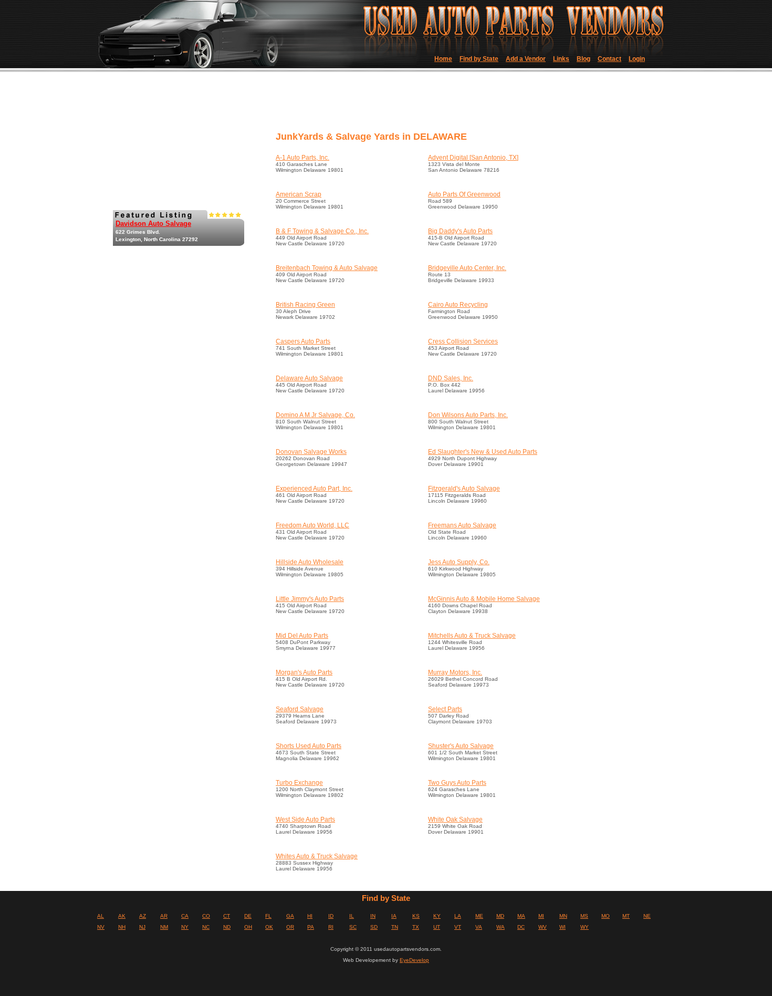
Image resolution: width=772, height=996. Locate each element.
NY (185, 927)
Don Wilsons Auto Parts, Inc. (468, 415)
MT (626, 916)
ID (330, 916)
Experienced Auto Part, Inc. (314, 488)
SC (353, 927)
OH (248, 927)
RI (330, 927)
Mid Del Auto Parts (302, 635)
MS (584, 916)
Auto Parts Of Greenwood (464, 194)
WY (584, 927)
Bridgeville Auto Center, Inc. (467, 268)
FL (268, 916)
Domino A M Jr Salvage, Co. (315, 415)
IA (394, 916)
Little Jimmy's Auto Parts (310, 599)
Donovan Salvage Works (311, 451)
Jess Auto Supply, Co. (458, 562)
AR (164, 916)
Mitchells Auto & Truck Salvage (472, 635)
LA (457, 916)
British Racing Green (305, 304)
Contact (609, 59)
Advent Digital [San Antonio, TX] (473, 157)
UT (436, 927)
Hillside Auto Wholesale (309, 562)
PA (310, 927)
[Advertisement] (464, 105)
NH (122, 927)
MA (521, 916)
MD (500, 916)
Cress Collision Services (463, 341)
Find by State (479, 59)
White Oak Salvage (455, 819)
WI (562, 927)
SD (374, 927)
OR (290, 927)
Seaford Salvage (300, 709)
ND (227, 927)
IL (351, 916)
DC (521, 927)
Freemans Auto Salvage (462, 525)
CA (185, 916)
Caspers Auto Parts (303, 341)
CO (206, 916)
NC (206, 927)
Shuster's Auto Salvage (461, 746)
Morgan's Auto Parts (304, 672)
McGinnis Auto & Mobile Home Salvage (484, 599)
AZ (142, 916)
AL (100, 916)
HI (309, 916)
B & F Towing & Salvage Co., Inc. (322, 231)
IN (372, 916)
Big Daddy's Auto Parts (460, 231)
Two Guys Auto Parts (457, 782)
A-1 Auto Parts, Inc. (302, 157)
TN (394, 927)
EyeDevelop (414, 960)
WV (542, 927)
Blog (583, 59)
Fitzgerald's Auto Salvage (464, 488)
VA (478, 927)
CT (226, 916)
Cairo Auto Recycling (458, 304)
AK (122, 916)
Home (443, 59)
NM (164, 927)
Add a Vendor (526, 59)
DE (248, 916)
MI (541, 916)
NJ (142, 927)
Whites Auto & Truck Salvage (317, 856)
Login (637, 59)
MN (563, 916)
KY (437, 916)
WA (500, 927)
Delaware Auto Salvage (309, 378)
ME (479, 916)
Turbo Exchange (299, 782)
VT (457, 927)
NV (101, 927)
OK (269, 927)
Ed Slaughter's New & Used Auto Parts (482, 451)
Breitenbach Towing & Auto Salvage (327, 268)
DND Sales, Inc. (450, 378)
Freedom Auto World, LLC (312, 525)
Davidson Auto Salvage (153, 223)
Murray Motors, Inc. (455, 672)
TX (415, 927)
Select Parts (445, 709)
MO (605, 916)
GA (290, 916)
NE (647, 916)
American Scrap (298, 194)
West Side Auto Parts (305, 819)
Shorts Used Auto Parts (308, 746)
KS (416, 916)
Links (561, 59)
